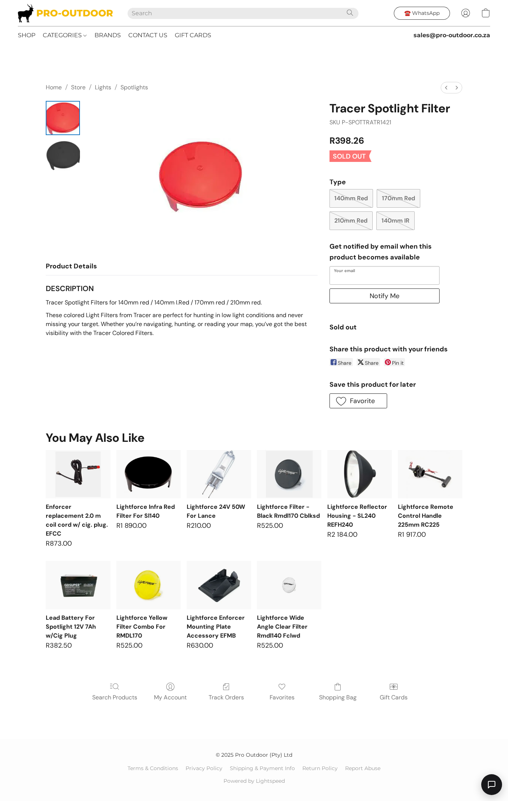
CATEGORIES (63, 35)
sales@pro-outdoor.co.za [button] (452, 35)
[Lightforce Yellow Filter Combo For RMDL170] (148, 585)
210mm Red (350, 220)
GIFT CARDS (193, 35)
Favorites (282, 697)
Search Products (114, 697)
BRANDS (107, 35)
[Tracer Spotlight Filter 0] (63, 118)
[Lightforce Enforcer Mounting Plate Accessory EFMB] (219, 585)
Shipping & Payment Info (262, 768)
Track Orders (226, 697)
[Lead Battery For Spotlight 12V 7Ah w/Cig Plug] (78, 585)
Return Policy (320, 768)
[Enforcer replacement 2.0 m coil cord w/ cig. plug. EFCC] (78, 474)
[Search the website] (350, 12)
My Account (170, 697)
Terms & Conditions (153, 768)
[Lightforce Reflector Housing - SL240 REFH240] (359, 474)
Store (78, 87)
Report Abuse (362, 768)
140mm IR (395, 220)
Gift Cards (394, 697)
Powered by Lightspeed (254, 781)
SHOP (26, 35)
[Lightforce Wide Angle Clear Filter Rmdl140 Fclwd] (289, 585)
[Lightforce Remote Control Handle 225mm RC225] (430, 474)
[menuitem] (446, 87)
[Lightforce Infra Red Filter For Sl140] (148, 474)
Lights (103, 87)
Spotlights (134, 87)
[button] (65, 13)
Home (54, 87)
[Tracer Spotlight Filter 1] (63, 155)
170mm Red (398, 198)
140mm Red (351, 198)
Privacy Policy (204, 768)
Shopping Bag (338, 697)
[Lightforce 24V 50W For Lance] (219, 474)
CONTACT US (147, 35)
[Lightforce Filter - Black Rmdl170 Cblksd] (289, 474)
